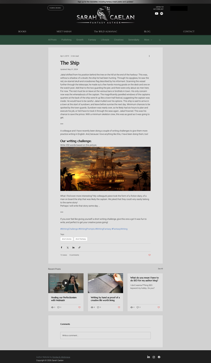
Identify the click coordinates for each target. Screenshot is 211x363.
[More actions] (149, 56)
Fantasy (92, 39)
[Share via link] (79, 247)
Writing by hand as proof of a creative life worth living (105, 299)
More (146, 39)
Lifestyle (105, 39)
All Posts (52, 39)
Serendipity (133, 39)
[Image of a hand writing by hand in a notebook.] (105, 283)
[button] (105, 2)
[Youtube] (156, 13)
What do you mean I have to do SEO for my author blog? (144, 279)
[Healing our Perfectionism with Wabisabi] (66, 283)
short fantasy (81, 239)
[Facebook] (159, 357)
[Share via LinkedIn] (73, 247)
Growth (79, 39)
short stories (66, 239)
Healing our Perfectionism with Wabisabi (64, 299)
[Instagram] (153, 357)
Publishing (66, 39)
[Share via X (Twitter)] (67, 247)
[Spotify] (162, 13)
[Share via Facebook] (61, 247)
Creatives (118, 39)
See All (160, 268)
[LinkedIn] (148, 357)
